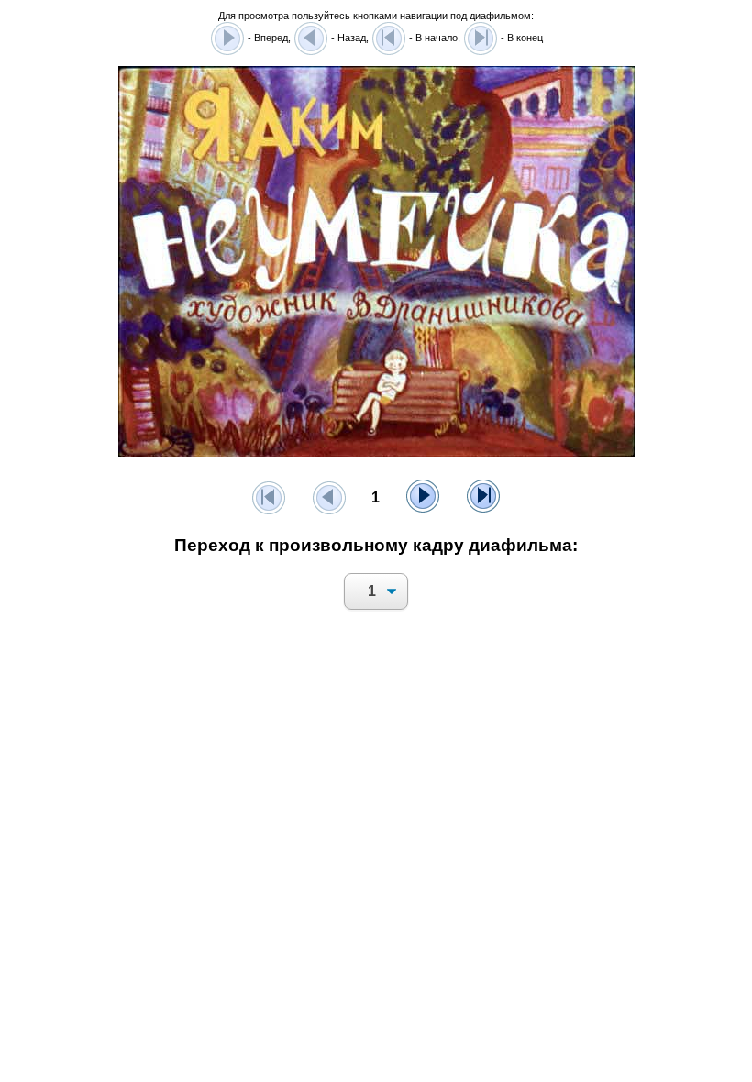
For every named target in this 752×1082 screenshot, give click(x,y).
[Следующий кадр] (422, 498)
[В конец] (483, 498)
